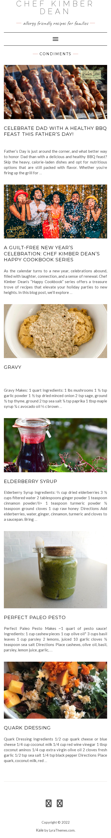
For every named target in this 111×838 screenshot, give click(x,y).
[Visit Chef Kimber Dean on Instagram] (60, 804)
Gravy (12, 367)
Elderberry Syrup (30, 481)
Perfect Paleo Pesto (35, 617)
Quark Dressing (27, 728)
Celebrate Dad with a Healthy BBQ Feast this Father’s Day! (55, 131)
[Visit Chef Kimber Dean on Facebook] (49, 804)
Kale (40, 830)
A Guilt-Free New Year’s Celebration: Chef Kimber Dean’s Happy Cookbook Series (52, 254)
